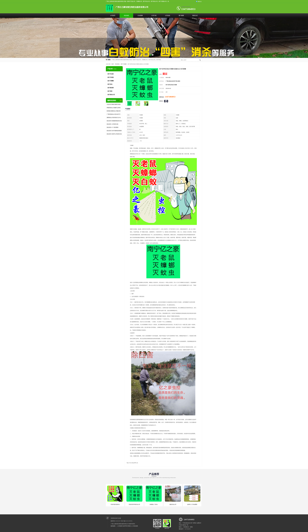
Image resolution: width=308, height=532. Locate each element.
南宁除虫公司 (111, 94)
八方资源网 (119, 526)
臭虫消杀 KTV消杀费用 (112, 127)
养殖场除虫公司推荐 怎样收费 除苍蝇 (114, 107)
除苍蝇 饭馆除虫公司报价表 (113, 111)
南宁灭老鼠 (111, 77)
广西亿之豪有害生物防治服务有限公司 (119, 523)
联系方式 (195, 15)
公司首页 (112, 15)
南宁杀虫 (110, 84)
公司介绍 (153, 15)
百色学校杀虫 (153, 504)
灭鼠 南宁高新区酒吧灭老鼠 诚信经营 (114, 104)
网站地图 (135, 526)
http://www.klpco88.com (132, 462)
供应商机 (126, 15)
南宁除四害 (111, 87)
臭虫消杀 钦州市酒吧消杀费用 (114, 130)
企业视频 (140, 15)
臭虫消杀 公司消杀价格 (112, 124)
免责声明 (125, 526)
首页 (112, 64)
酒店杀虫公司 (115, 504)
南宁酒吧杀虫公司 (172, 504)
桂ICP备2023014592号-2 (127, 521)
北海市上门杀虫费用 (134, 504)
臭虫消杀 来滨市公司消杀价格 (114, 134)
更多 (121, 100)
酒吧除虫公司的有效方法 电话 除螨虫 (114, 117)
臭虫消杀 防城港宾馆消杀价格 (114, 120)
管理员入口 (130, 526)
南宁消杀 (110, 91)
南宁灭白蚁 (111, 74)
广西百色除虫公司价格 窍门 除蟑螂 (114, 114)
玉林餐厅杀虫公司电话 (192, 504)
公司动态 (167, 15)
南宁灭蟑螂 (123, 64)
